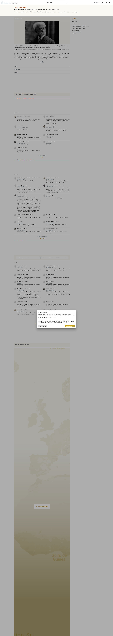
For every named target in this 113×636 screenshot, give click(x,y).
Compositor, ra (49, 12)
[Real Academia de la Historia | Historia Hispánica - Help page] (102, 2)
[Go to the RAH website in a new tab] (6, 2)
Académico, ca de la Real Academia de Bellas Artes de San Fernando (29, 12)
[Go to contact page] (106, 2)
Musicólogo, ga (75, 12)
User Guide (96, 2)
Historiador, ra (67, 12)
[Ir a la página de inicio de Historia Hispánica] (14, 2)
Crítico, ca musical (58, 12)
